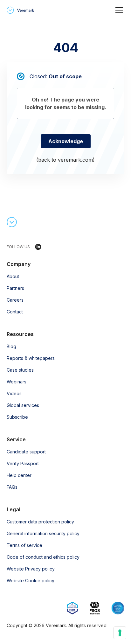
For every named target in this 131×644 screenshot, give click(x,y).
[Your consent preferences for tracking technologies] (120, 633)
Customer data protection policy (40, 521)
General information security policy (43, 533)
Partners (15, 288)
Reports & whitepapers (31, 358)
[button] (118, 10)
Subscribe (17, 417)
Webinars (16, 381)
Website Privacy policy (31, 568)
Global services (23, 405)
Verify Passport (23, 463)
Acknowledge (65, 141)
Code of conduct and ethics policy (43, 557)
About (13, 276)
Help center (19, 475)
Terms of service (24, 545)
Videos (14, 393)
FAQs (12, 487)
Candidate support (26, 451)
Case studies (20, 370)
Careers (15, 300)
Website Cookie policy (30, 580)
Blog (11, 346)
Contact (15, 311)
